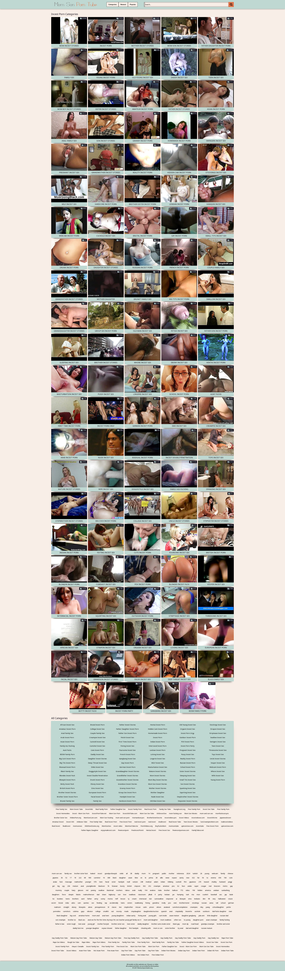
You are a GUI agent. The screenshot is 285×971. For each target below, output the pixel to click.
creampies (194, 907)
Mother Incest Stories (157, 788)
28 (156, 878)
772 (181, 890)
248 (141, 882)
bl (108, 907)
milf (116, 899)
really (140, 890)
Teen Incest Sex (218, 746)
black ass (81, 920)
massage (68, 882)
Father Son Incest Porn (127, 733)
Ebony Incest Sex (97, 784)
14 (149, 873)
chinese (230, 873)
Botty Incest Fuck (67, 784)
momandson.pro (138, 818)
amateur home (84, 916)
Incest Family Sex (92, 946)
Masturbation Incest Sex (157, 767)
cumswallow (158, 899)
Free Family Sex (61, 809)
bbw (136, 878)
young (207, 873)
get (53, 886)
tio (53, 899)
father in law (59, 924)
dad (98, 894)
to (207, 878)
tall (217, 903)
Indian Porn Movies (168, 951)
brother (167, 890)
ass (220, 894)
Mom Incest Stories (157, 775)
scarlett (205, 894)
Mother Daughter (158, 792)
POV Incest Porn (187, 742)
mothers (119, 890)
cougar (203, 886)
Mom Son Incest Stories (157, 784)
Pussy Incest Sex (187, 754)
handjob (121, 882)
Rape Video (86, 942)
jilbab (150, 894)
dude (231, 894)
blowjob (183, 899)
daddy (137, 873)
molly (164, 903)
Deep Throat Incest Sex (97, 763)
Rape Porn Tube (227, 938)
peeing (93, 890)
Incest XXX (70, 822)
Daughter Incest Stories (97, 758)
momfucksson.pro (222, 813)
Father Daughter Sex (117, 809)
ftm (185, 882)
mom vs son (157, 928)
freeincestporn (123, 830)
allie (161, 878)
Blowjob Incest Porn (67, 780)
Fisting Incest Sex (127, 746)
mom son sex (57, 873)
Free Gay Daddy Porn (131, 938)
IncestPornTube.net (99, 813)
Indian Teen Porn (198, 951)
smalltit (106, 911)
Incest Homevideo (63, 813)
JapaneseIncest (225, 818)
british (129, 886)
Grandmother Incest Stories (127, 780)
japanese (192, 882)
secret (53, 903)
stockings (195, 903)
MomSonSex (106, 826)
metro (225, 886)
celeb (121, 873)
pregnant (156, 873)
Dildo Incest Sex (97, 767)
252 (149, 886)
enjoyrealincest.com (108, 830)
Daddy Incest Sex (97, 754)
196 (193, 890)
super (196, 886)
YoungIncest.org (179, 809)
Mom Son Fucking (106, 818)
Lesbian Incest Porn (157, 750)
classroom (142, 894)
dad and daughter (192, 928)
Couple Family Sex (97, 733)
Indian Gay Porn (184, 951)
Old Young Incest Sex (187, 725)
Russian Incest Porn (187, 763)
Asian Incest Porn (67, 742)
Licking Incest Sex (158, 754)
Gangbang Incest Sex (127, 758)
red (87, 890)
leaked (92, 873)
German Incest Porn (127, 767)
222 (80, 878)
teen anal (81, 924)
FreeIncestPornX (137, 830)
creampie (157, 886)
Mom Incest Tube (76, 809)
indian (163, 882)
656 (220, 878)
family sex (68, 873)
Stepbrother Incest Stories (187, 797)
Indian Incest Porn (157, 742)
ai (176, 899)
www (167, 878)
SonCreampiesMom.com (209, 822)
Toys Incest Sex (218, 754)
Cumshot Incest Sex (97, 746)
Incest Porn (157, 737)
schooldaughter (218, 907)
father (89, 899)
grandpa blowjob (111, 873)
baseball (214, 894)
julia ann (201, 916)
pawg (208, 907)
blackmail (110, 890)
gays (82, 911)
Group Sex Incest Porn (127, 792)
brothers (75, 899)
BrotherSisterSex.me (154, 818)
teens (68, 899)
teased (206, 882)
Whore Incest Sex (218, 771)
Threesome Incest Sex (218, 750)
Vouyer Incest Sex (218, 763)
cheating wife (146, 928)
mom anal (96, 916)
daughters (55, 894)
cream (134, 899)
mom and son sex (206, 813)
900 (90, 878)
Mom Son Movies (190, 813)
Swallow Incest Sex (217, 737)
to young (187, 920)
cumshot (97, 878)
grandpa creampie (207, 924)
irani (230, 911)
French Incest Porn (127, 754)
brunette (189, 911)
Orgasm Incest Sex (187, 729)
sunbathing (226, 890)
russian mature (206, 928)
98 (209, 899)
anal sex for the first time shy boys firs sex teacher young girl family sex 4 (114, 920)
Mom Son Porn (114, 813)
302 (144, 886)
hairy (73, 890)
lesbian (167, 894)
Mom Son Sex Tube (147, 813)
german (231, 903)
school (223, 903)
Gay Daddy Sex (213, 938)
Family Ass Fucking (67, 746)
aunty (181, 878)
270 (199, 882)
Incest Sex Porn (226, 942)
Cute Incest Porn (97, 750)
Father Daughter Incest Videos (192, 942)
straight (66, 907)
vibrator (90, 911)
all (127, 873)
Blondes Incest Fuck (67, 775)
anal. (171, 911)
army (96, 899)
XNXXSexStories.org (92, 826)
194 (146, 890)
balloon (175, 890)
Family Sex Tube (165, 809)
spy (63, 886)
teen (101, 882)
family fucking (225, 920)
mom (144, 873)
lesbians (197, 899)
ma (193, 894)
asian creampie (211, 920)
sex (93, 903)
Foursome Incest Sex (127, 750)
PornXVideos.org (147, 826)
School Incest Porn (187, 767)
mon (198, 894)
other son (177, 920)
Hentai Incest (151, 830)
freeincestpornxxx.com (181, 830)
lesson (123, 899)
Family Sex (97, 801)
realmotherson (88, 894)
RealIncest (66, 826)
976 (95, 882)
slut (150, 899)
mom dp (185, 924)
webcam (215, 873)
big (58, 886)
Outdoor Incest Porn (188, 737)
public (164, 873)
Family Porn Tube (128, 942)
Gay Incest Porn (127, 763)
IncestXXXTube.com (130, 813)
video (188, 890)
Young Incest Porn (218, 780)
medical (148, 882)
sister (114, 882)
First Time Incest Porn (127, 742)
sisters (129, 903)
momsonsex (77, 826)
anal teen (105, 916)
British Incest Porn (67, 788)
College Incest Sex (97, 729)
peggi (230, 882)
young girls (152, 916)
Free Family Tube (96, 822)
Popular (133, 4)
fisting (147, 903)
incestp (119, 911)
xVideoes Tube (82, 822)
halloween (222, 899)
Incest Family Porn (135, 809)
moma (110, 899)
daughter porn (198, 920)
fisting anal (142, 916)
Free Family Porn (194, 809)
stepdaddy (179, 911)
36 (62, 878)
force (64, 894)
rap (106, 903)
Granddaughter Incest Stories (127, 771)
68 (85, 878)
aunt (83, 899)
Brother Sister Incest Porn (67, 797)
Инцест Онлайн (78, 946)
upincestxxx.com (187, 826)
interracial (142, 899)
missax (137, 907)
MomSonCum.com (90, 818)
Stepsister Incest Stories (187, 801)
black (114, 878)
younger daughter (92, 928)
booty (122, 886)
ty (128, 899)
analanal (167, 907)
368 (108, 878)
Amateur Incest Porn (67, 729)
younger (88, 882)
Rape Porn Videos (99, 942)
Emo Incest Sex (97, 788)
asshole (197, 911)
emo (190, 899)
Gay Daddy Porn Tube (60, 938)
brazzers (217, 886)
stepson (137, 886)
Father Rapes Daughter (89, 830)
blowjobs (82, 907)
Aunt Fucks (67, 750)
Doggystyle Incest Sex (97, 771)
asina (211, 903)
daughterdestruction (151, 911)
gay (231, 886)
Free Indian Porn (158, 955)
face (183, 886)
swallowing (139, 903)
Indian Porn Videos (128, 955)
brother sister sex (118, 924)
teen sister (131, 924)
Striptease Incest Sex (217, 733)
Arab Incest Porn (67, 737)
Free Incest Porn (126, 822)
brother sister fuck (81, 873)
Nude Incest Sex (157, 797)
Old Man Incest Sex (157, 801)
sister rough (71, 924)
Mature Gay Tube (96, 938)
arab (133, 890)
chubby (214, 882)
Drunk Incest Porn (97, 780)
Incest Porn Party (187, 746)
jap (226, 894)
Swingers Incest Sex (218, 742)
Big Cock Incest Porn (67, 758)
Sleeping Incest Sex (187, 775)
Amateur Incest (58, 822)
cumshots (66, 911)
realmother (78, 882)
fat (198, 878)
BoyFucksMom (160, 826)
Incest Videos (184, 818)
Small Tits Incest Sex (188, 780)
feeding (99, 903)
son (119, 894)
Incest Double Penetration (97, 775)
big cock (73, 916)
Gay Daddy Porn (166, 938)
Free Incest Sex (164, 830)
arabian (216, 890)
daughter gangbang (189, 916)
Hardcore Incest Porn (127, 801)
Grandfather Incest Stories (127, 775)
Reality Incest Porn (187, 758)
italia (160, 890)
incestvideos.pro (170, 818)
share (104, 894)
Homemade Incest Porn (157, 733)
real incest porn (140, 822)
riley (201, 907)
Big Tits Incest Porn (67, 763)
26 (201, 873)
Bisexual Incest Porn (67, 767)
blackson (101, 886)
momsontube (174, 826)
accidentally (114, 903)
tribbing (170, 882)
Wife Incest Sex (218, 775)
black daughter (62, 916)
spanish (164, 911)
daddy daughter (143, 924)
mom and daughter (151, 920)
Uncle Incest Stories (218, 758)
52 (66, 878)
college (98, 911)
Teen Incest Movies (191, 822)
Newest (123, 4)
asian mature (174, 916)
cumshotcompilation (179, 907)
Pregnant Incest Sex (187, 750)
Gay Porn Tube (126, 951)
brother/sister (184, 903)
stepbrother (128, 907)
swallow (101, 890)
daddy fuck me (78, 928)
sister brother (170, 928)
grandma (156, 903)
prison (151, 907)
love (124, 894)
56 (203, 878)
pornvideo (56, 911)
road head (194, 924)
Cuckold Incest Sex (97, 742)
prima (151, 878)
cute (230, 878)
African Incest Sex (67, 725)
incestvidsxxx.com (198, 818)
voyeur (174, 878)
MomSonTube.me (131, 826)
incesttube (200, 826)
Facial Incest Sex (97, 797)
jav (173, 894)
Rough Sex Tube (73, 942)
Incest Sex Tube (208, 809)
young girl (91, 924)
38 (131, 873)
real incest (152, 822)
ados (73, 903)
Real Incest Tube (175, 822)
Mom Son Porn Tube (138, 946)
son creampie (60, 920)
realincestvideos (227, 822)
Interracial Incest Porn (157, 746)
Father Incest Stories (127, 725)
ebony (74, 907)
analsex (152, 890)
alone (90, 907)
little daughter (212, 916)
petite (228, 907)
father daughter (120, 928)
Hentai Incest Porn (157, 725)
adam (156, 882)
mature (75, 886)
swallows (132, 894)
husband (222, 882)
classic (114, 907)
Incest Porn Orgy (187, 733)
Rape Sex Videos (59, 942)
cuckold (178, 882)
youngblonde (91, 886)
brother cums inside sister (161, 924)
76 (108, 886)
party (160, 894)
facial (107, 882)
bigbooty (112, 894)
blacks (78, 894)
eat (112, 911)
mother (171, 873)
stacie (230, 899)
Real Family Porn (102, 809)
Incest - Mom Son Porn (80, 813)
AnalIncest (162, 822)
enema (213, 878)
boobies (60, 899)
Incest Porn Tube (57, 951)
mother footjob (103, 924)
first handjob (133, 928)
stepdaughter (136, 911)
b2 (178, 886)
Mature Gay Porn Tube (78, 938)
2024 (188, 873)
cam (79, 903)
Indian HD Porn (213, 951)
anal (82, 886)
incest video (118, 826)
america (208, 890)
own (175, 903)
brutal (61, 903)
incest (100, 873)
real (210, 886)
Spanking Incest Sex (187, 788)
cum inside (163, 916)
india (67, 903)
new (187, 878)
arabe (190, 886)
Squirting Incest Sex (187, 792)
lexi (120, 907)
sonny (103, 899)
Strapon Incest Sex (217, 729)
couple (66, 890)
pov (169, 903)
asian (130, 878)
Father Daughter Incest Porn (127, 729)
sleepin (70, 894)
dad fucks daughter (219, 911)
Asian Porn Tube (85, 951)
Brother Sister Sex (60, 818)
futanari (115, 886)
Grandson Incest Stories (127, 784)
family (223, 873)
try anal (180, 928)
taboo (127, 890)
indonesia (180, 873)
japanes (55, 878)
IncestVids (89, 809)
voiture (135, 882)
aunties (86, 903)
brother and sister (223, 924)
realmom (57, 907)
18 (75, 878)
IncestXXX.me (212, 818)
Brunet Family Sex (67, 801)
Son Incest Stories (188, 784)
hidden (200, 890)
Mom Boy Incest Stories (157, 780)
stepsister (169, 899)
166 (225, 878)
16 (104, 878)
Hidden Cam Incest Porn (157, 729)
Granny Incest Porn (127, 788)
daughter (122, 878)
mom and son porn (123, 818)
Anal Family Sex (67, 733)
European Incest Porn (97, 792)
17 (71, 878)
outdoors (206, 911)
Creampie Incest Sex (97, 737)
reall (128, 882)
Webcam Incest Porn (218, 767)
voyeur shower (107, 928)
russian (204, 903)
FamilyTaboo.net (198, 830)
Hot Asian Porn (99, 951)
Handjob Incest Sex (127, 797)
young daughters (118, 916)
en (141, 878)
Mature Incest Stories (157, 771)
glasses (80, 890)
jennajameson (100, 907)
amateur (166, 886)
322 (193, 878)
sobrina (75, 911)
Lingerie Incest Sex (157, 758)
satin (145, 907)
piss (173, 886)
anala (55, 882)
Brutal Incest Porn (97, 725)
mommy (59, 890)
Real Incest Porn (150, 809)
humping (180, 894)
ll (155, 894)
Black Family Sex (67, 771)
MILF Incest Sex (157, 763)
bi (145, 878)
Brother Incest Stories (67, 792)
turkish (195, 873)
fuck (61, 882)
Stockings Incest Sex (218, 725)
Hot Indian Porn (143, 955)
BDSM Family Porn (67, 754)
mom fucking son (175, 813)
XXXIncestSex (161, 813)
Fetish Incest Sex (127, 737)
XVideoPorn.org (75, 818)
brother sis (72, 920)
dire (204, 899)
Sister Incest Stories (187, 771)
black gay (176, 924)
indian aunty (131, 916)
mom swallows (165, 920)
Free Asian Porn (113, 951)
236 (68, 886)
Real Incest (56, 826)
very (214, 899)
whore (159, 907)
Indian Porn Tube (227, 951)
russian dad (224, 916)
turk (187, 894)
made (126, 911)
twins (123, 903)
